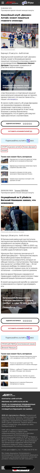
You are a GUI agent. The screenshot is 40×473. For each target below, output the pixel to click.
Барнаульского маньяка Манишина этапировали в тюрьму (21, 383)
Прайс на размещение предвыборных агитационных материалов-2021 (18, 405)
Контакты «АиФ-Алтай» (12, 399)
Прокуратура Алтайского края (12, 232)
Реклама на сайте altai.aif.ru (15, 401)
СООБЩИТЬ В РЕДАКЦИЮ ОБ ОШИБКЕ (17, 409)
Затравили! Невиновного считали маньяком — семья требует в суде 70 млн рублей (19, 300)
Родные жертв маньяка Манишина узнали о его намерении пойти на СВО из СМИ (23, 357)
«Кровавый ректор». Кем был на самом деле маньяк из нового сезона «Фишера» (23, 376)
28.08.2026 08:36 (7, 190)
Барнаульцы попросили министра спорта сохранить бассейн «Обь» (23, 166)
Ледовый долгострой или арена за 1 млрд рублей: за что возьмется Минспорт (23, 160)
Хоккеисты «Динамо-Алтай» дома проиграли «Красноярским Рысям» (21, 173)
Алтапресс (12, 99)
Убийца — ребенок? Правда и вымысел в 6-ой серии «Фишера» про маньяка (23, 370)
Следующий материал (19, 467)
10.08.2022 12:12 (6, 8)
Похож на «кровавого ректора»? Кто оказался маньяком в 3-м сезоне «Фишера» (23, 363)
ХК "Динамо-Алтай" (8, 49)
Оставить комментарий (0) (20, 131)
